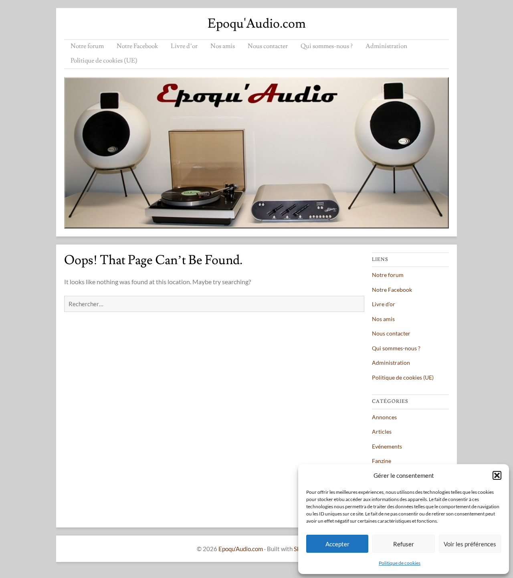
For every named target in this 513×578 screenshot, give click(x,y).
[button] (497, 475)
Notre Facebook (137, 46)
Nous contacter (268, 46)
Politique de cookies (399, 563)
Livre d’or (184, 46)
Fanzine (381, 460)
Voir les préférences (470, 544)
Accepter (337, 544)
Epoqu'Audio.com (257, 23)
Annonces (384, 417)
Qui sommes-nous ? (327, 46)
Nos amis (222, 46)
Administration (386, 46)
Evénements (387, 446)
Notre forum (87, 46)
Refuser (403, 544)
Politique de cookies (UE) (104, 61)
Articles (382, 431)
